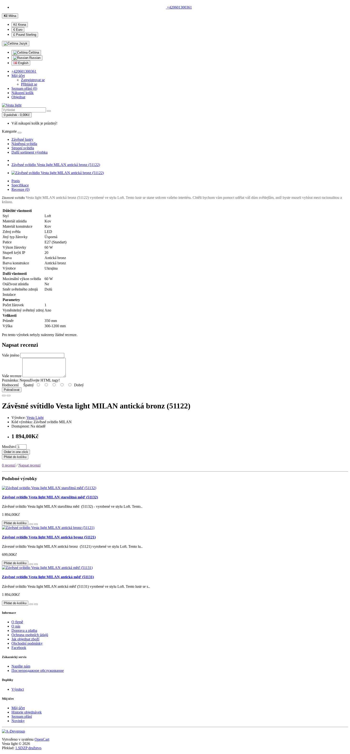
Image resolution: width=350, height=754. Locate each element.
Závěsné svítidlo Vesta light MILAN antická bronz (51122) (55, 165)
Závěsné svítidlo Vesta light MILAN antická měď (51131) (48, 577)
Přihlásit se (29, 84)
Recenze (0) (20, 189)
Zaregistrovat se (33, 80)
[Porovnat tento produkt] (8, 395)
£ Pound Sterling (24, 34)
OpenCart (42, 739)
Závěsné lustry (22, 139)
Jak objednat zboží (25, 639)
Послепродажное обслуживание (37, 671)
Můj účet (18, 708)
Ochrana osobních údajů (29, 635)
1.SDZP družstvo (28, 748)
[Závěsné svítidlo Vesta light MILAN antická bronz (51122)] (57, 173)
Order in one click (16, 452)
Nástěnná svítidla (24, 144)
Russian (34, 58)
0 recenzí (8, 465)
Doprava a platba (24, 630)
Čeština (33, 52)
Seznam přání (21, 716)
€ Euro (17, 29)
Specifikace (20, 185)
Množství (9, 447)
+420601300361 (179, 7)
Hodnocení (10, 385)
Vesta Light (35, 418)
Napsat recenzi (29, 465)
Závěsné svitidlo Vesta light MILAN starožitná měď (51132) (50, 497)
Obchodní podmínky (27, 643)
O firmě (17, 622)
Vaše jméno (10, 355)
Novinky (18, 721)
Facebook (18, 648)
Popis (15, 181)
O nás (15, 626)
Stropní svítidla (22, 148)
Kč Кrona (19, 24)
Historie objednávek (26, 712)
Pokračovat (12, 390)
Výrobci (17, 689)
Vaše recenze (11, 376)
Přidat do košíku (15, 457)
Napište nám (20, 666)
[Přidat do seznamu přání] (4, 395)
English (22, 63)
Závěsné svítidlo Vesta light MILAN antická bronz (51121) (49, 537)
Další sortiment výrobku (29, 152)
